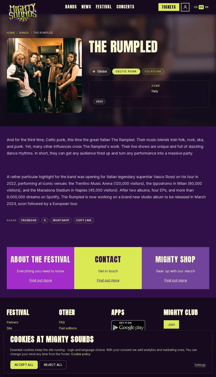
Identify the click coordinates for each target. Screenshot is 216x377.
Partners (12, 322)
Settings (200, 364)
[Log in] (185, 7)
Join (171, 324)
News (86, 7)
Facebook (29, 220)
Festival (104, 7)
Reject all (53, 364)
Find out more (40, 280)
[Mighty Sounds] (22, 12)
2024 (99, 101)
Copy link (83, 220)
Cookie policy (80, 354)
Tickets (169, 7)
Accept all (24, 364)
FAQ (62, 322)
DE (206, 7)
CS (195, 7)
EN (201, 7)
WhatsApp (61, 220)
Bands (71, 7)
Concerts (125, 7)
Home (11, 32)
